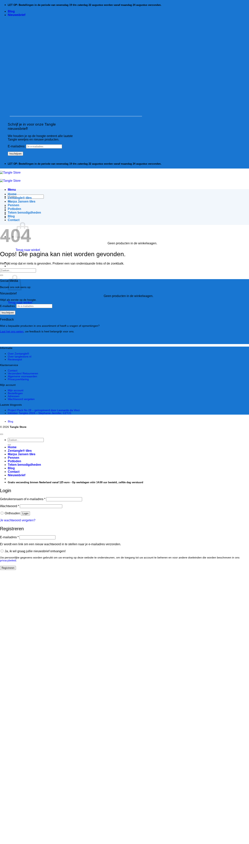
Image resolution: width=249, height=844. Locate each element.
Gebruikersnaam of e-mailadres (22, 499)
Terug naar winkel (28, 250)
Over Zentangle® (18, 353)
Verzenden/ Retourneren (23, 373)
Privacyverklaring (18, 379)
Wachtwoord (9, 506)
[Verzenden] (1, 275)
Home (12, 194)
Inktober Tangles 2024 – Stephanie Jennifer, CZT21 (39, 413)
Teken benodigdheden (24, 212)
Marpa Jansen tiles (21, 201)
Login (25, 513)
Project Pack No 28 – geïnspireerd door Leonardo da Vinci (44, 410)
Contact (13, 220)
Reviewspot (15, 359)
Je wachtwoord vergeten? (17, 520)
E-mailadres (9, 537)
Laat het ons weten (12, 331)
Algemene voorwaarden (22, 376)
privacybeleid (8, 560)
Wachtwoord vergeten (21, 399)
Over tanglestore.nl (19, 356)
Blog (11, 11)
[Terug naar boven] (1, 434)
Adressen (13, 396)
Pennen (13, 205)
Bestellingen (15, 393)
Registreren (8, 567)
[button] (16, 15)
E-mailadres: (17, 146)
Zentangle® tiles (20, 197)
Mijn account (15, 390)
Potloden (14, 209)
